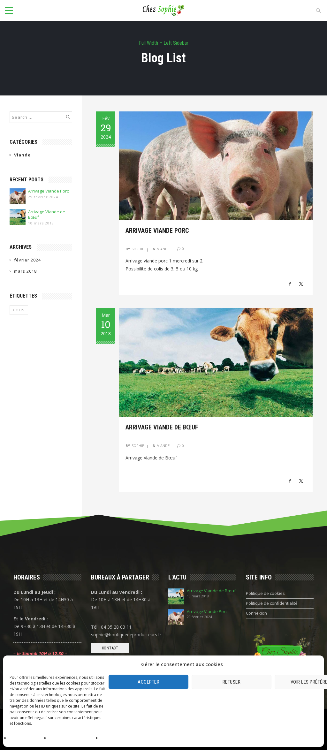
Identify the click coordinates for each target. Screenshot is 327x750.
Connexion (256, 613)
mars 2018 (25, 271)
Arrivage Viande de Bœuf (46, 214)
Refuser (232, 682)
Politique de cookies (28, 738)
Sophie (138, 248)
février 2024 (27, 260)
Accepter (148, 682)
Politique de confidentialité (73, 738)
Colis (19, 310)
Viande (22, 155)
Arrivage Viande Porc (48, 191)
